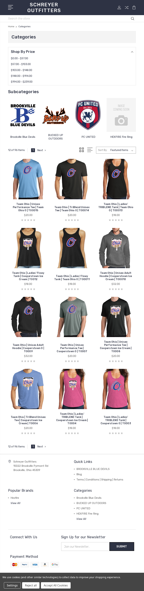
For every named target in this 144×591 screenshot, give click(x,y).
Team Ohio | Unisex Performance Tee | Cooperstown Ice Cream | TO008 (116, 346)
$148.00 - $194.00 (21, 76)
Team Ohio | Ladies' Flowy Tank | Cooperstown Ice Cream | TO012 (28, 276)
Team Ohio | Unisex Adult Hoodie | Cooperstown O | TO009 (28, 348)
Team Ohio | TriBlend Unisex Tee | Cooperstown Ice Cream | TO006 (28, 420)
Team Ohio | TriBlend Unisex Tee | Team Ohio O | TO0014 (72, 209)
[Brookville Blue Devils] (22, 115)
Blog (79, 474)
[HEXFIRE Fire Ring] (121, 115)
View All (15, 503)
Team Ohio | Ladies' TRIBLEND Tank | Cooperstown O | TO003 (116, 420)
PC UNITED (88, 136)
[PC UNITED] (88, 115)
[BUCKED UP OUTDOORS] (55, 115)
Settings (12, 585)
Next (40, 150)
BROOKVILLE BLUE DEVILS (93, 469)
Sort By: (102, 150)
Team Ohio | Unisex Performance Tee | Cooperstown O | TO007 (72, 348)
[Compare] (127, 10)
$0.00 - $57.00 (19, 58)
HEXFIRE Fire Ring (121, 136)
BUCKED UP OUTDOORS (91, 503)
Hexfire (15, 497)
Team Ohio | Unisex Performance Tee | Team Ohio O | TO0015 (28, 207)
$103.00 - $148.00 (21, 70)
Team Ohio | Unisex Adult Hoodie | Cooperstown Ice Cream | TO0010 (116, 276)
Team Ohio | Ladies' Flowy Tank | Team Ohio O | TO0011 (72, 278)
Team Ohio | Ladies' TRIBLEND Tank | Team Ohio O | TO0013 (115, 207)
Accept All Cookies (56, 585)
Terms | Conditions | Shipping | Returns (99, 479)
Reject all (31, 585)
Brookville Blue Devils (22, 136)
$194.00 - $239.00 (21, 81)
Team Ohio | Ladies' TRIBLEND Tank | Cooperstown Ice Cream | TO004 (72, 418)
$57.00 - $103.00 (21, 64)
